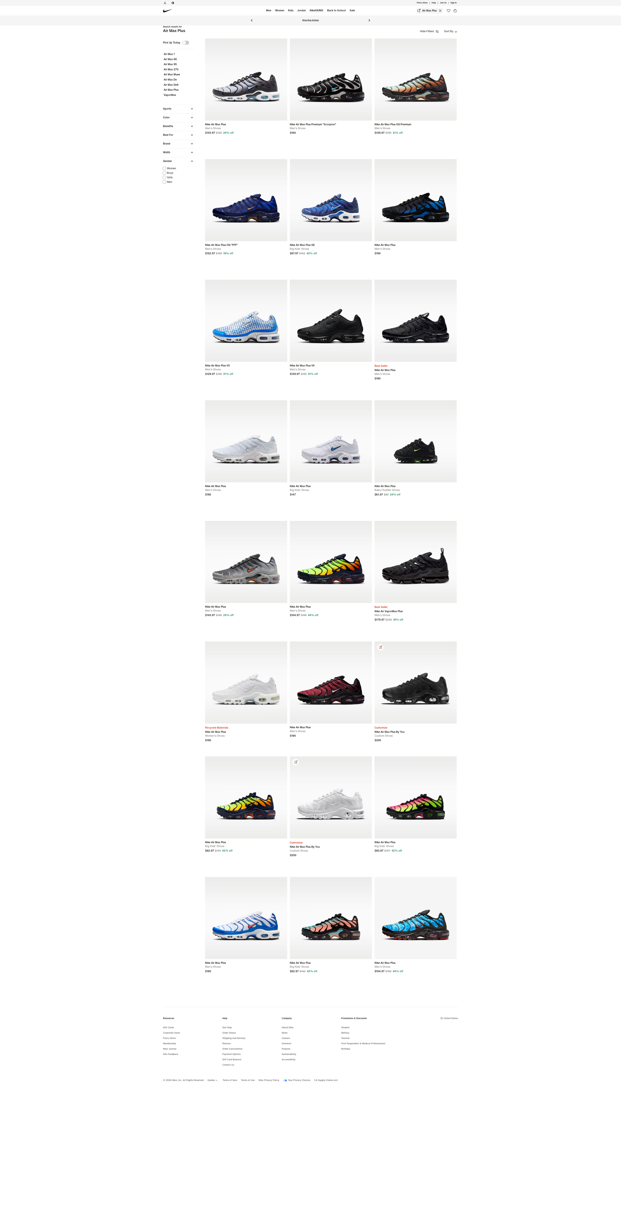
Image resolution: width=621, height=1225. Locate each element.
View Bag (310, 626)
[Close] (343, 598)
